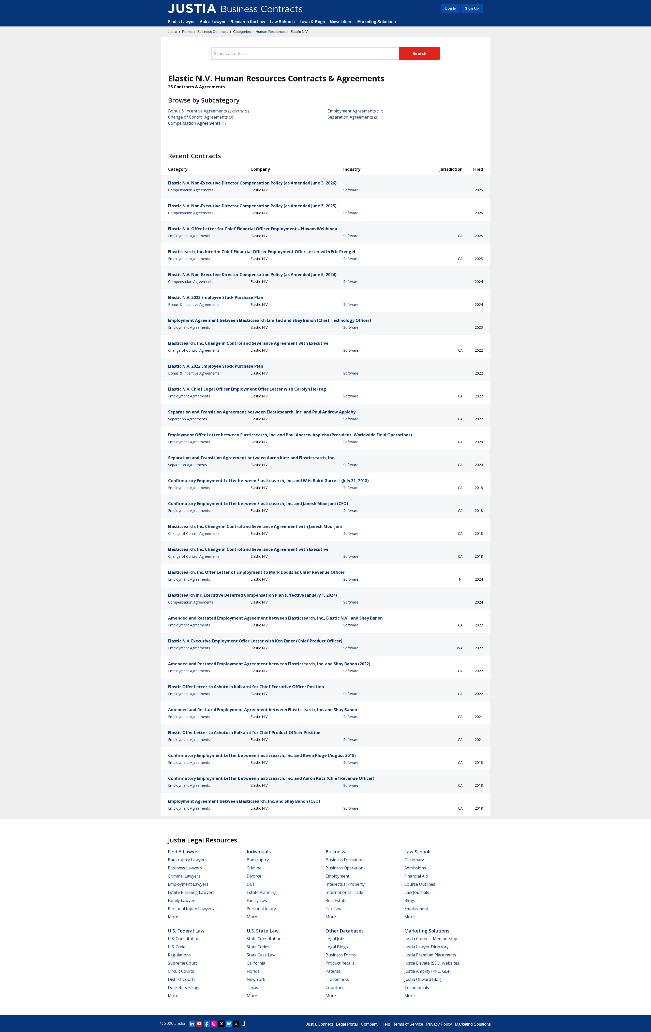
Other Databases (345, 931)
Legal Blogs (337, 947)
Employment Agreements (352, 111)
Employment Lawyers (188, 884)
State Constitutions (265, 938)
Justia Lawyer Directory (426, 947)
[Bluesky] (229, 1024)
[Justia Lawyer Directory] (244, 1024)
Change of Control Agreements (198, 117)
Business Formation (345, 860)
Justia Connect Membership (430, 938)
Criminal (254, 868)
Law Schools (282, 22)
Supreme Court (182, 963)
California (256, 963)
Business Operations (345, 868)
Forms (187, 32)
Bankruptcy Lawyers (187, 860)
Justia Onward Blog (422, 979)
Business (335, 852)
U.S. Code (176, 947)
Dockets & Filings (184, 987)
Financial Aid (416, 876)
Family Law (257, 900)
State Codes (258, 947)
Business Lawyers (185, 868)
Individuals (259, 852)
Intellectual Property (345, 884)
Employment (337, 876)
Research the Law (247, 22)
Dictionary (414, 860)
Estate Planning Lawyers (191, 892)
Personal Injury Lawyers (191, 908)
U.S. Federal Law (186, 931)
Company (369, 1024)
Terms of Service (408, 1024)
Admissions (415, 868)
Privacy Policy (439, 1024)
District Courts (182, 979)
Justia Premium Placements (430, 955)
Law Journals (416, 892)
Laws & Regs (312, 22)
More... (174, 917)
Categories (242, 32)
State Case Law (261, 955)
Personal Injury (261, 908)
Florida (253, 971)
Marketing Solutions (376, 22)
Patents (333, 971)
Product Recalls (340, 963)
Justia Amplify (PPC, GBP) (428, 971)
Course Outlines (419, 884)
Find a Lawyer (181, 22)
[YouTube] (199, 1024)
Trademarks (337, 979)
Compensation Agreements (194, 123)
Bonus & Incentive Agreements (197, 111)
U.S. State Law (263, 931)
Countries (335, 987)
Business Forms (341, 955)
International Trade (344, 892)
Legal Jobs (335, 938)
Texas (252, 987)
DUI (250, 884)
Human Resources (271, 32)
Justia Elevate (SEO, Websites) (432, 963)
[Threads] (221, 1024)
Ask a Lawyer (213, 22)
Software (350, 190)
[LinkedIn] (192, 1024)
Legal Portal (347, 1024)
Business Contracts (212, 32)
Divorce (254, 876)
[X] (236, 1024)
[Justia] (192, 8)
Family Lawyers (182, 900)
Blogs (409, 900)
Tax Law (333, 908)
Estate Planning (262, 892)
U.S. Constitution (184, 938)
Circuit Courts (181, 971)
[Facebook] (207, 1024)
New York (256, 979)
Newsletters (341, 22)
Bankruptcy (258, 860)
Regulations (179, 955)
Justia (172, 32)
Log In (450, 8)
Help (385, 1024)
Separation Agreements (350, 117)
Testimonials (416, 987)
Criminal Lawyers (184, 876)
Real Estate (336, 900)
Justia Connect (319, 1024)
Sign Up (472, 8)
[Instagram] (214, 1024)
